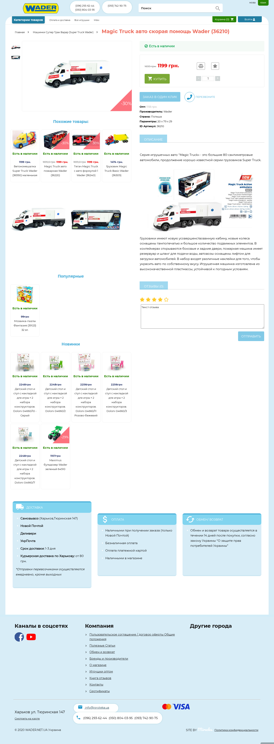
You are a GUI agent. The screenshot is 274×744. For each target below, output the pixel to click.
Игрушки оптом (101, 671)
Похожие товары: (70, 121)
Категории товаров (28, 20)
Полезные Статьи (102, 645)
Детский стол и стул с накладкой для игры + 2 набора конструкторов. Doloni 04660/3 (116, 400)
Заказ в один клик (160, 97)
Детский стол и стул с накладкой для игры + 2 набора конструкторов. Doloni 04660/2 (55, 400)
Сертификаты (99, 691)
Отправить (251, 336)
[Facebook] (20, 640)
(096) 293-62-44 (84, 5)
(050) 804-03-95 (85, 9)
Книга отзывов (100, 678)
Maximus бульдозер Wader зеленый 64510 (55, 465)
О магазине (98, 665)
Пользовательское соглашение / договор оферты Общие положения (132, 637)
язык (263, 2)
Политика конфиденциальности (236, 730)
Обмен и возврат (102, 652)
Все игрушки (81, 20)
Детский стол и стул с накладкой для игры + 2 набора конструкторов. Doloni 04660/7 (25, 471)
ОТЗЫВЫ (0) (153, 286)
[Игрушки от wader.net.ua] (41, 15)
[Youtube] (32, 640)
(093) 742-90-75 (117, 5)
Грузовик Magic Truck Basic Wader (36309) (117, 171)
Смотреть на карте (27, 718)
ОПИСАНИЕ (153, 139)
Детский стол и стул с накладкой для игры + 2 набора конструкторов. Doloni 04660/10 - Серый (25, 402)
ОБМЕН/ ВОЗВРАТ (209, 519)
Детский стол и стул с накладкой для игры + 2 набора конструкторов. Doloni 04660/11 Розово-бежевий (85, 402)
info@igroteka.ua (97, 707)
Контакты (96, 684)
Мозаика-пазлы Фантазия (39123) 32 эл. (25, 325)
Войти (249, 19)
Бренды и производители (108, 658)
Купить (159, 79)
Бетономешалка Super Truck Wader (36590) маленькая (24, 171)
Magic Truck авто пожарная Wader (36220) (55, 171)
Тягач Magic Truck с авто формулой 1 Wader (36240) (86, 171)
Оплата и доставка (60, 20)
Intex (96, 20)
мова (252, 2)
